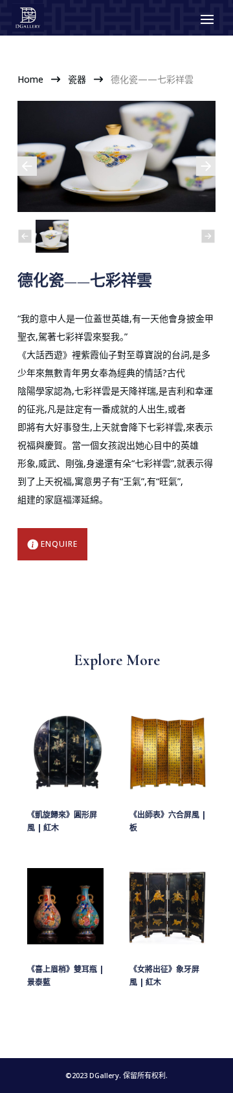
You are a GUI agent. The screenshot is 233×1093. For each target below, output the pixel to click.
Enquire (59, 543)
